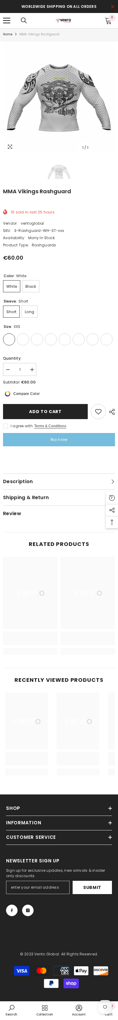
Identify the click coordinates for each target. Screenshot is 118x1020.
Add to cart (45, 412)
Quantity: (12, 358)
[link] (30, 641)
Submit (92, 887)
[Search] (24, 20)
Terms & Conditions (50, 426)
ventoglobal (32, 223)
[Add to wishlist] (98, 411)
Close (112, 7)
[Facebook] (12, 910)
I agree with (22, 425)
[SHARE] (110, 412)
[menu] (6, 20)
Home (7, 34)
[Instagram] (28, 910)
